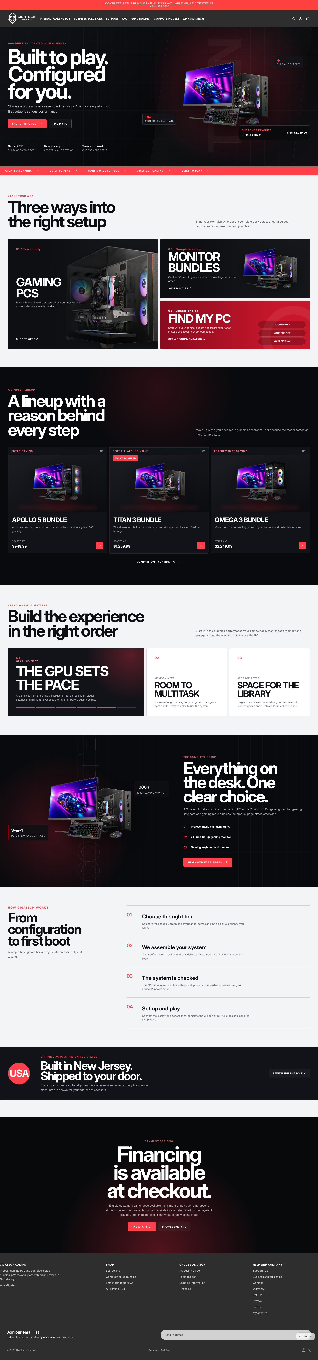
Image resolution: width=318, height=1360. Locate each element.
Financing (185, 1288)
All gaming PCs (115, 1288)
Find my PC (60, 123)
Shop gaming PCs (27, 123)
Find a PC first (142, 1226)
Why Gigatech (8, 1285)
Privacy (257, 1301)
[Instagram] (304, 1350)
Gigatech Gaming (25, 1350)
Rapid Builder (187, 1276)
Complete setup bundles (121, 1276)
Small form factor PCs (119, 1282)
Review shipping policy (289, 1073)
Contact (258, 1282)
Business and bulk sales (267, 1276)
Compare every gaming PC (159, 562)
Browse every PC (174, 1226)
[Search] (293, 18)
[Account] (300, 18)
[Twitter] (309, 1350)
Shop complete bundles (207, 862)
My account (260, 1313)
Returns (257, 1295)
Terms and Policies (159, 1350)
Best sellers (113, 1270)
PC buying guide (189, 1270)
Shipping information (192, 1282)
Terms (257, 1307)
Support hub (260, 1270)
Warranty (258, 1288)
